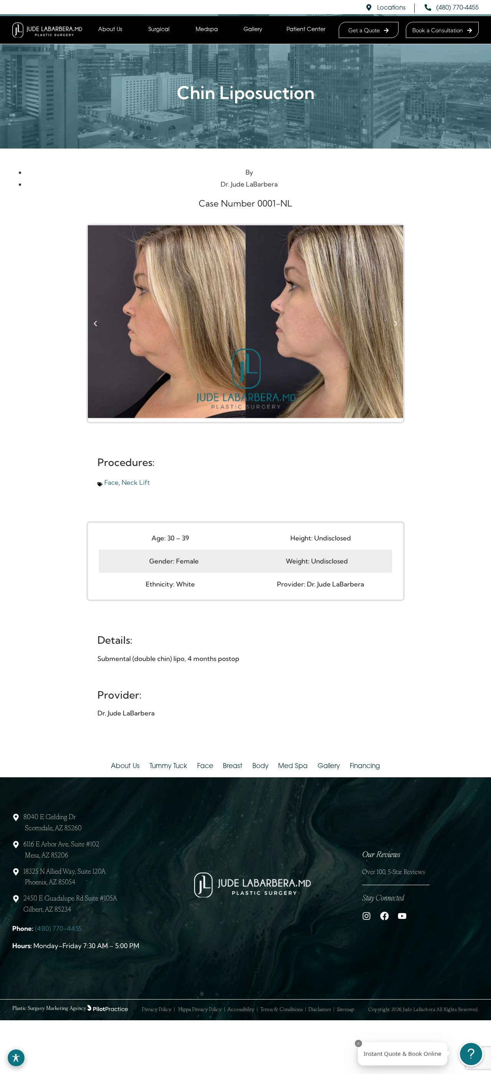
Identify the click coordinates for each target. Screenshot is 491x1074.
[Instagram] (366, 916)
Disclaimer (319, 1009)
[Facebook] (384, 916)
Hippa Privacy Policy (200, 1009)
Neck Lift (136, 482)
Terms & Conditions (281, 1009)
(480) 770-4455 (58, 928)
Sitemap (345, 1009)
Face (111, 482)
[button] (95, 323)
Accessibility (240, 1009)
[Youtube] (402, 916)
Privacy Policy (156, 1009)
